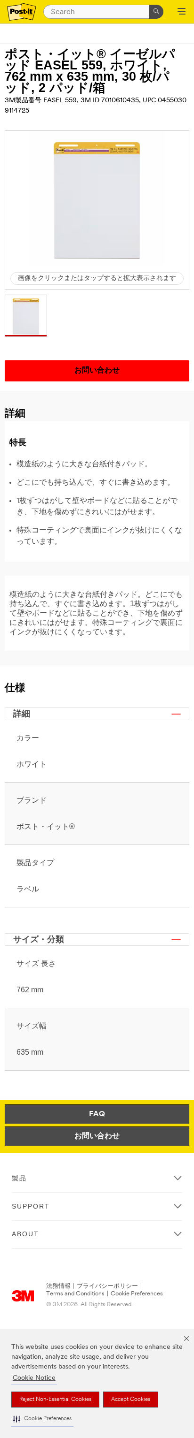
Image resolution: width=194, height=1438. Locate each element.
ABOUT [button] (25, 1234)
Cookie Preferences (137, 1294)
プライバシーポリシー (107, 1286)
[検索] (156, 12)
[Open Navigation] (182, 12)
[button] (42, 1419)
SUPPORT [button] (31, 1206)
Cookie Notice (34, 1378)
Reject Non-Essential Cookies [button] (55, 1399)
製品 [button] (19, 1178)
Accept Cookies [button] (130, 1399)
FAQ (97, 1114)
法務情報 (58, 1286)
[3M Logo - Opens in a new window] (21, 12)
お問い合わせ (97, 1136)
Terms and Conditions (75, 1294)
